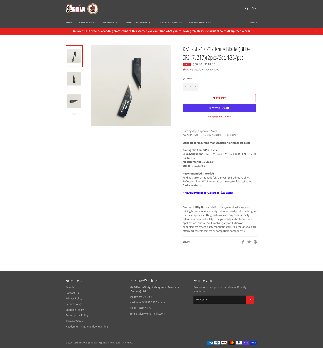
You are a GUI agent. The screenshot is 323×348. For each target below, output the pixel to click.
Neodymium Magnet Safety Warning (87, 327)
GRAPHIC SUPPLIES (199, 22)
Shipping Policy (75, 310)
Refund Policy (74, 304)
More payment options (219, 116)
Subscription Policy (77, 315)
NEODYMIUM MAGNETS (138, 22)
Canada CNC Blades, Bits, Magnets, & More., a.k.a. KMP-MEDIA (103, 342)
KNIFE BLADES (87, 22)
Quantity (187, 79)
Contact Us (72, 293)
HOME (69, 22)
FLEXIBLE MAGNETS (169, 22)
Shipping (188, 69)
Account (253, 22)
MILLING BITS (110, 22)
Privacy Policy (74, 299)
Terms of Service (75, 321)
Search (70, 287)
